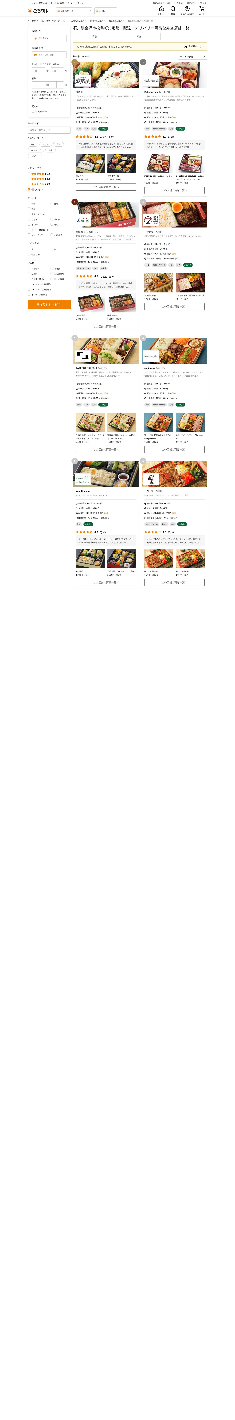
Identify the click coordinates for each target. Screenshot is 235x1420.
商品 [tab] (94, 36)
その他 (31, 262)
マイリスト (202, 3)
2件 (172, 136)
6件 (104, 136)
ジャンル (32, 197)
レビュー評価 (34, 167)
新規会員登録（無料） (162, 3)
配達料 (35, 106)
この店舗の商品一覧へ (106, 187)
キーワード (33, 123)
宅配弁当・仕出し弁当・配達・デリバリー (49, 20)
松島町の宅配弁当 (116, 20)
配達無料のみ (41, 111)
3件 (172, 532)
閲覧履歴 (191, 3)
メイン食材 (33, 243)
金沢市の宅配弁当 (97, 20)
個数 (34, 78)
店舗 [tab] (139, 36)
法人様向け (179, 3)
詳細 (106, 117)
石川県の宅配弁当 (78, 20)
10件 (105, 276)
